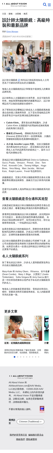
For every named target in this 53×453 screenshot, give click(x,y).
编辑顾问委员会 (35, 435)
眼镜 (11, 14)
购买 (25, 14)
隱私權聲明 (31, 439)
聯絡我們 (20, 439)
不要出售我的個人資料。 (21, 409)
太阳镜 (18, 14)
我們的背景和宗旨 (18, 435)
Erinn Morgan (12, 31)
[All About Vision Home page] (14, 4)
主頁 (4, 14)
